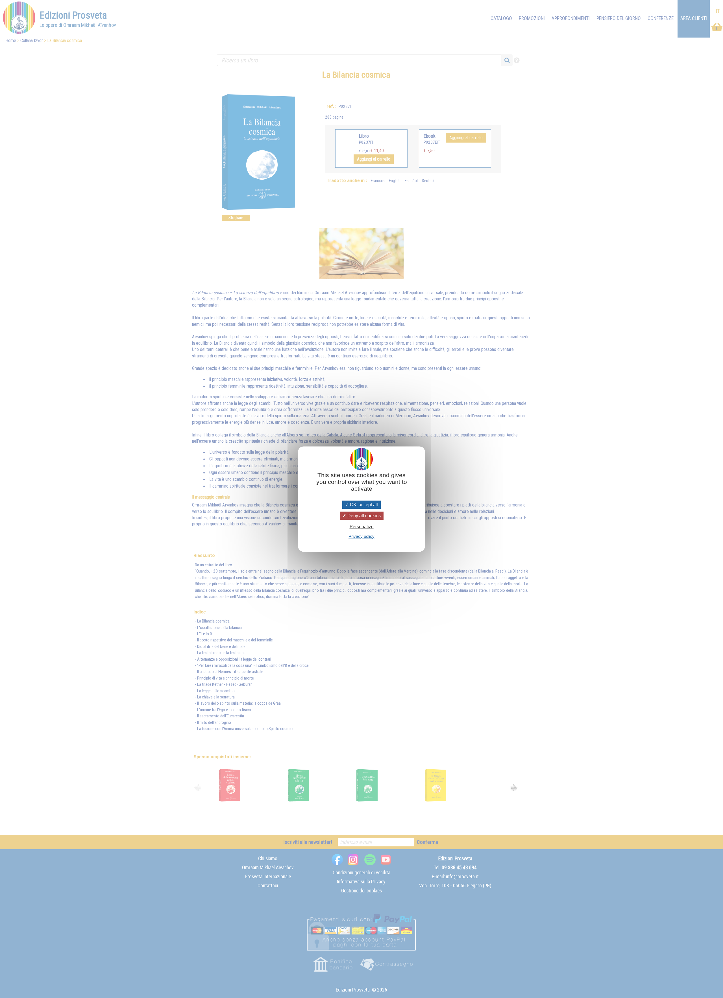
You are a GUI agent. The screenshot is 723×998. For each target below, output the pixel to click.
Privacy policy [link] (361, 536)
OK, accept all (363, 504)
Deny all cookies (363, 515)
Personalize (362, 526)
